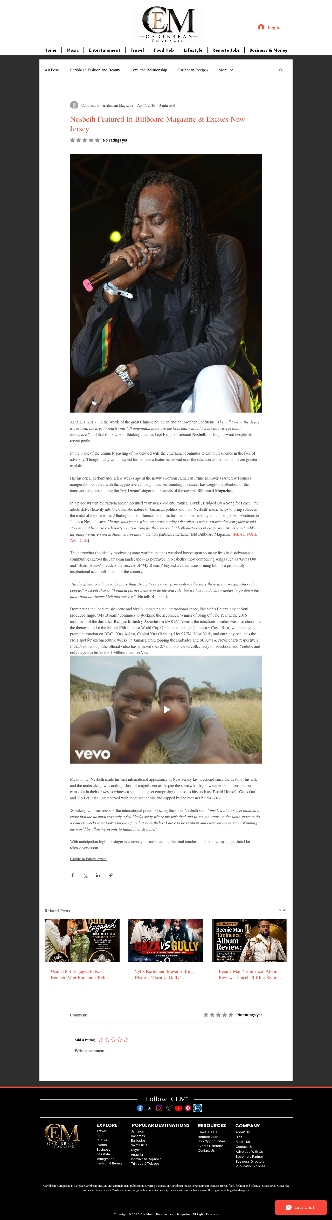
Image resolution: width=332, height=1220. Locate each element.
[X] (150, 1108)
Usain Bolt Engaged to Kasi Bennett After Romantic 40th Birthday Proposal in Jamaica (78, 974)
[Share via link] (110, 875)
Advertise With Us (249, 1152)
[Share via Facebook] (72, 875)
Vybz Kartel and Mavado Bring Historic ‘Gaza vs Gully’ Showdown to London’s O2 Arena (164, 974)
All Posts (52, 69)
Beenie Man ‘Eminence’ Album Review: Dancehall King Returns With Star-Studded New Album (250, 974)
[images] (197, 1108)
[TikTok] (169, 1108)
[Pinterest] (188, 1108)
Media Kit (243, 1142)
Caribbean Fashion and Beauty (95, 69)
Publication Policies (251, 1166)
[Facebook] (140, 1108)
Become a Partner (249, 1156)
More (223, 69)
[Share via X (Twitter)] (85, 875)
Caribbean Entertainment (88, 858)
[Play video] (166, 710)
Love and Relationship (148, 69)
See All (281, 909)
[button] (280, 70)
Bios (239, 1137)
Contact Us (244, 1147)
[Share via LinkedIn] (97, 875)
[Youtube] (178, 1108)
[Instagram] (159, 1108)
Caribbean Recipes (192, 69)
